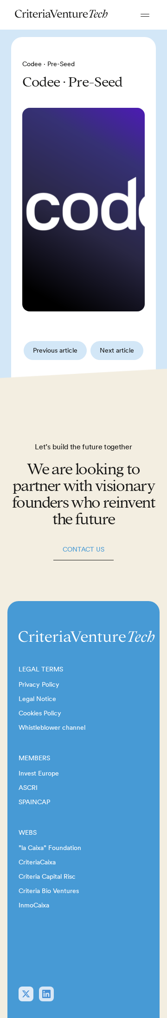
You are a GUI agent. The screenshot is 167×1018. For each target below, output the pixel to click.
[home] (61, 15)
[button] (144, 14)
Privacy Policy (39, 684)
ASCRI (28, 787)
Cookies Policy (40, 713)
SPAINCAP (34, 802)
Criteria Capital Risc (47, 876)
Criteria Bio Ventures (49, 891)
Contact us (83, 549)
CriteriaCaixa (37, 862)
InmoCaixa (34, 905)
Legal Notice (37, 699)
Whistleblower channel (52, 727)
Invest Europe (39, 773)
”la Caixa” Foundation (50, 848)
